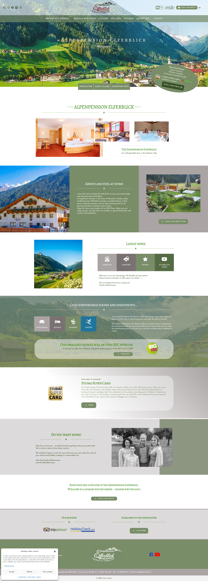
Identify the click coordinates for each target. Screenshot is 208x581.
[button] (55, 551)
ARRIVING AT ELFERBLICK (57, 19)
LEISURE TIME (142, 19)
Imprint (38, 577)
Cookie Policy (22, 577)
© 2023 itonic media (104, 578)
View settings (47, 572)
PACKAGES (129, 19)
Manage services (9, 566)
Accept (11, 572)
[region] (104, 43)
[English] (199, 7)
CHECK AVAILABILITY (188, 7)
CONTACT (158, 19)
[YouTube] (16, 7)
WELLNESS (116, 19)
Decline (29, 572)
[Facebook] (12, 7)
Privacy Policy (31, 577)
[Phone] (4, 7)
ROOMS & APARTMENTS (85, 19)
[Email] (8, 7)
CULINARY (103, 19)
